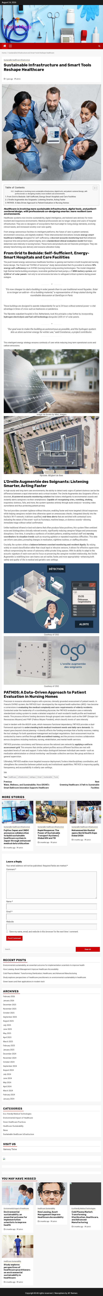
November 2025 (9, 1009)
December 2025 (9, 1004)
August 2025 (8, 1021)
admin (18, 79)
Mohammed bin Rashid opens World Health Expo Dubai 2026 (84, 833)
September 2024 (10, 1066)
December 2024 (9, 1054)
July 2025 (7, 1025)
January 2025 (8, 1050)
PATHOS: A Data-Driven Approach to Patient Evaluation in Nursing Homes (38, 203)
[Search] (99, 46)
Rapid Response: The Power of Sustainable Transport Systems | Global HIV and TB (49, 834)
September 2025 (10, 1017)
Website (10, 921)
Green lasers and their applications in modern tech (24, 981)
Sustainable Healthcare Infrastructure (17, 60)
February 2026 (9, 996)
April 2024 (7, 1086)
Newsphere (60, 1293)
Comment (11, 869)
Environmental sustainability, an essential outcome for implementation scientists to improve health (44, 965)
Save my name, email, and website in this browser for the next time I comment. (43, 931)
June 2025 (7, 1029)
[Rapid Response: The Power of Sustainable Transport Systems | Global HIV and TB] (51, 812)
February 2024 (9, 1095)
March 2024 (8, 1091)
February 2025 (9, 1045)
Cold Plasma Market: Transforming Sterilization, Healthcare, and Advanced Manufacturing (40, 973)
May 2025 (7, 1033)
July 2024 (7, 1074)
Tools (56, 777)
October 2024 (8, 1062)
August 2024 (8, 1070)
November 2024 (9, 1058)
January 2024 (8, 1099)
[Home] (4, 46)
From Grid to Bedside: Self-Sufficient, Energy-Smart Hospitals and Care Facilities (41, 197)
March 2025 (8, 1041)
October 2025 (8, 1013)
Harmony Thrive (10, 1149)
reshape (33, 777)
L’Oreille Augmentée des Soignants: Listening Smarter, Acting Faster (36, 200)
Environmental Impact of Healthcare (18, 1118)
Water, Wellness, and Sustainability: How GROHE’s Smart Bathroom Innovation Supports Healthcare (26, 785)
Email (9, 911)
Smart (39, 777)
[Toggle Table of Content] (94, 188)
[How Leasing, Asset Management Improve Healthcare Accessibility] (51, 1193)
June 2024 (7, 1078)
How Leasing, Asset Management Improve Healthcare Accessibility (30, 969)
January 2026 (8, 1000)
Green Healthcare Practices (14, 1122)
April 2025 (7, 1037)
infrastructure (23, 777)
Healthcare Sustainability (13, 1126)
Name (9, 901)
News (5, 1130)
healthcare (12, 777)
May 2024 (7, 1082)
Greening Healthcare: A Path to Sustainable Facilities (79, 785)
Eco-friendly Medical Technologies (17, 1114)
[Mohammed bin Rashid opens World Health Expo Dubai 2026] (85, 812)
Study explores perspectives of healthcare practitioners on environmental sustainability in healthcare (44, 977)
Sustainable (48, 777)
